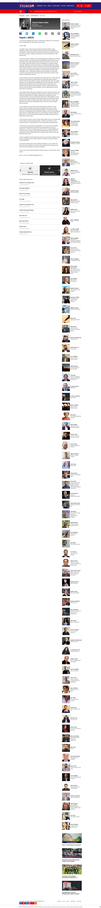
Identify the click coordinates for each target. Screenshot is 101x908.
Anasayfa (22, 15)
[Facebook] (20, 33)
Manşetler (23, 1)
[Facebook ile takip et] (20, 903)
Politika (63, 5)
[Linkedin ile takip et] (26, 903)
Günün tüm (78, 11)
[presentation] (23, 11)
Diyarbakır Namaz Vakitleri (46, 1)
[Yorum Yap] (59, 33)
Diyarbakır (39, 5)
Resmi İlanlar (70, 5)
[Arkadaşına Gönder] (46, 33)
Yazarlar (27, 15)
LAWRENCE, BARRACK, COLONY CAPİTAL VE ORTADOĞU (46, 11)
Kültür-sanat (56, 5)
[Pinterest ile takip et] (32, 903)
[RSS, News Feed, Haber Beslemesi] (35, 903)
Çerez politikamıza (76, 906)
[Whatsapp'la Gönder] (40, 33)
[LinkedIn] (33, 33)
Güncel (49, 5)
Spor (45, 5)
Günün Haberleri (29, 1)
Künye (64, 901)
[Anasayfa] (20, 1)
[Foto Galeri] (81, 1)
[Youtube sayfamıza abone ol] (23, 903)
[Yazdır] (52, 33)
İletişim (67, 901)
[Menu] (78, 6)
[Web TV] (78, 1)
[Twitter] (27, 33)
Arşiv (34, 1)
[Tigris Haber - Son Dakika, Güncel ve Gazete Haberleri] (27, 5)
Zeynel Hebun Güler (34, 15)
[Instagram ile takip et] (29, 903)
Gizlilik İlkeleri (73, 901)
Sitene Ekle (39, 1)
